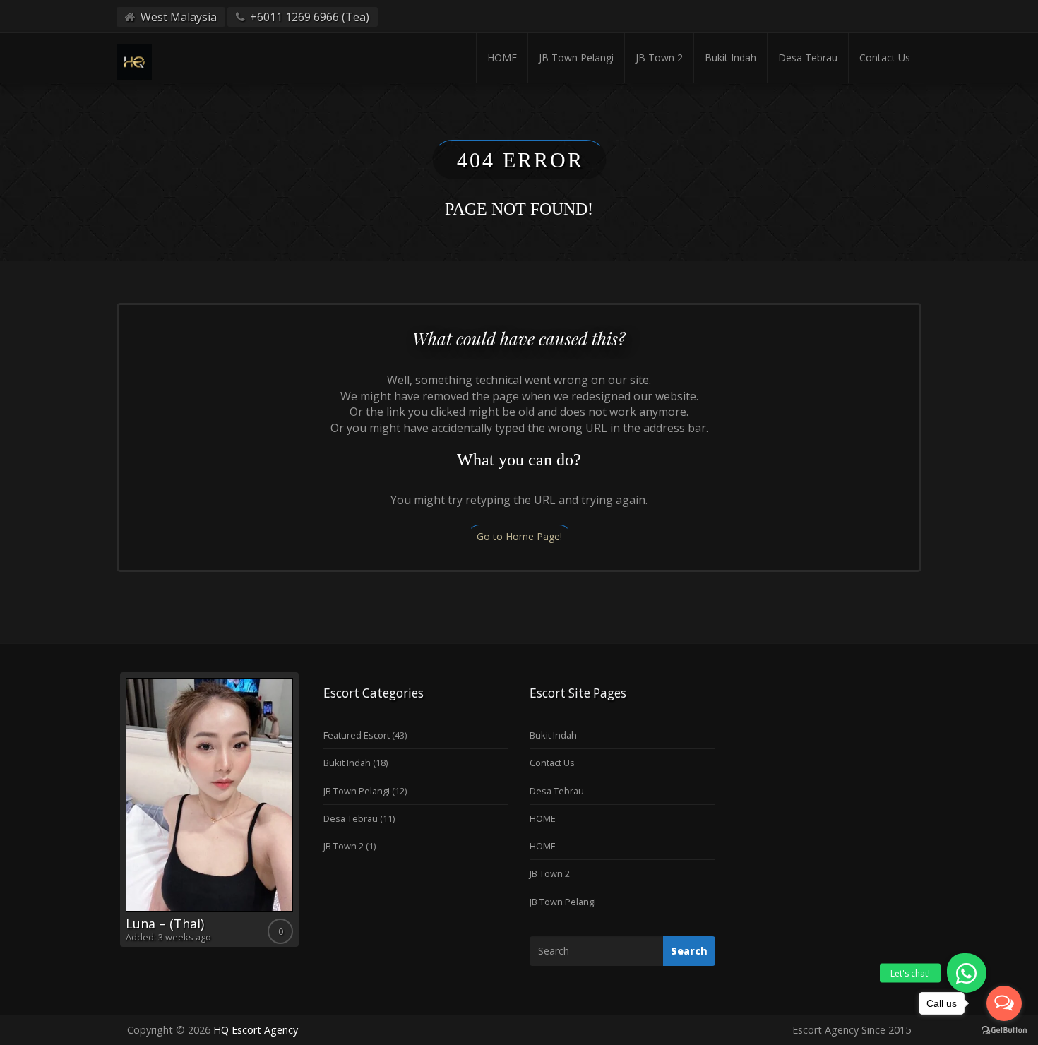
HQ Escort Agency (255, 1030)
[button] (966, 973)
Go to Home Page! (519, 536)
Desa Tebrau (807, 57)
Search (689, 950)
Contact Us (884, 57)
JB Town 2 (659, 57)
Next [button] (302, 814)
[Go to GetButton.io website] (1004, 1030)
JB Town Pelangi (576, 57)
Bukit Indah (730, 57)
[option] (209, 809)
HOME (502, 57)
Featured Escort (356, 735)
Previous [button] (116, 814)
